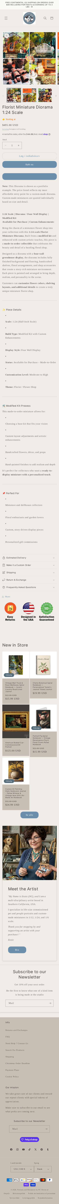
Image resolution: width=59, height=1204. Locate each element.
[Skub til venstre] (3, 96)
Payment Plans (12, 1070)
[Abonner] (50, 1003)
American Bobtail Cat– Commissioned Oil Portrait (14, 745)
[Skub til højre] (56, 96)
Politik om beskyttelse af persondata (41, 1193)
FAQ (7, 1036)
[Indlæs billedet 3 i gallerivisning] (45, 95)
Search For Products (14, 1050)
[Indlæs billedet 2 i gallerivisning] (29, 95)
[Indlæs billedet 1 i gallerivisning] (14, 95)
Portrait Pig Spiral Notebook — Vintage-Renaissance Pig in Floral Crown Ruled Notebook (42, 740)
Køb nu (30, 164)
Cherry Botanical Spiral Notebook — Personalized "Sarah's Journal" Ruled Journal (42, 686)
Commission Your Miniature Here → (29, 176)
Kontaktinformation (45, 1198)
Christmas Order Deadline (17, 1063)
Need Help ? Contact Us (16, 1043)
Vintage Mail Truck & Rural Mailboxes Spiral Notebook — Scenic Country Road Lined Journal (14, 687)
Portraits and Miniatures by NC (29, 1190)
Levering (5, 129)
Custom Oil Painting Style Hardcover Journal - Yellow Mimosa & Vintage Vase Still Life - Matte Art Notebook (15, 793)
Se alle (29, 815)
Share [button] (7, 596)
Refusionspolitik (19, 1193)
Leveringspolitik (29, 1198)
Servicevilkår (14, 1198)
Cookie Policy (12, 1076)
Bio (17, 950)
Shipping (9, 1056)
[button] (6, 18)
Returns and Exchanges (16, 1030)
